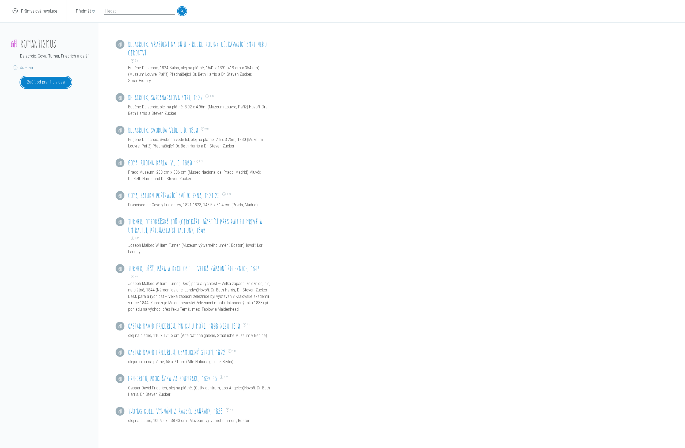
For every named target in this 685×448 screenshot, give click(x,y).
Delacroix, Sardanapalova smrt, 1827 (165, 97)
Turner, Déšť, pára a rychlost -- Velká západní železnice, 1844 (194, 268)
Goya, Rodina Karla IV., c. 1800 (160, 162)
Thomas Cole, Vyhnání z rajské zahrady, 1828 (175, 411)
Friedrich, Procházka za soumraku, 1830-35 (172, 378)
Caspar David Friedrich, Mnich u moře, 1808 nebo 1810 (184, 326)
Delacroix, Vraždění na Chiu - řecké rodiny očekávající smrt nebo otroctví (197, 48)
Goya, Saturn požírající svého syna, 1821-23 (174, 195)
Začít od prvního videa (46, 82)
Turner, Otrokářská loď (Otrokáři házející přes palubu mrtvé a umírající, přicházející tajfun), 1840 (195, 226)
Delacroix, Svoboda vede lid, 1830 (163, 130)
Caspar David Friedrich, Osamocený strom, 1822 (176, 352)
